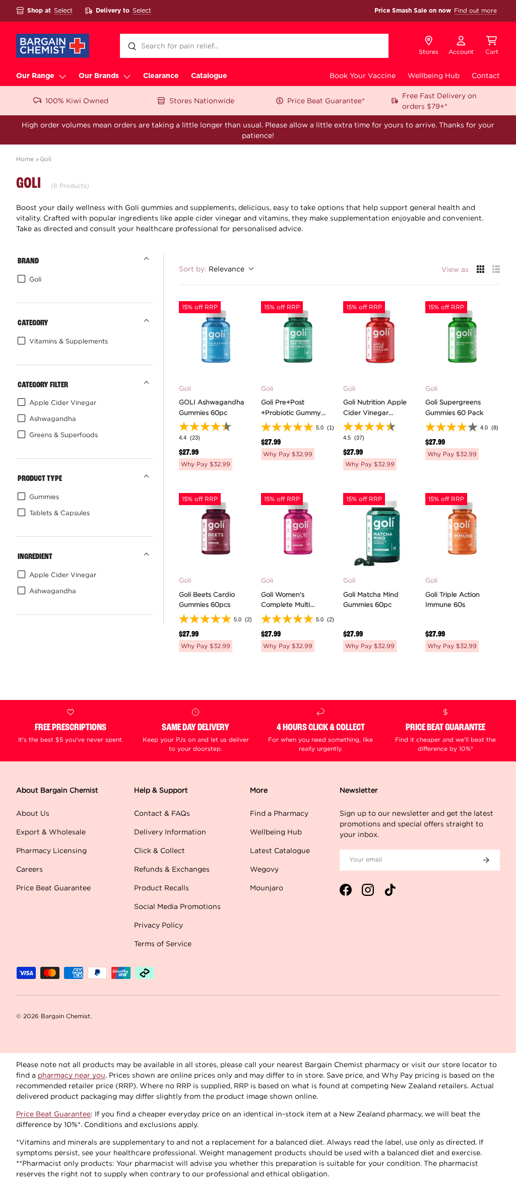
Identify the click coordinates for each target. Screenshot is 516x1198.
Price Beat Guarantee (53, 887)
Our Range (35, 76)
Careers (29, 869)
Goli (45, 159)
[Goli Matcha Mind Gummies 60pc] (380, 530)
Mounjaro (266, 887)
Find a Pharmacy (279, 813)
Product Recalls (161, 887)
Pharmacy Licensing (51, 850)
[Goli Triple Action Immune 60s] (462, 530)
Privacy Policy (158, 925)
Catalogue (209, 76)
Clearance (161, 76)
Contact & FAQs (162, 813)
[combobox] (254, 46)
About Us (32, 813)
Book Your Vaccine (363, 75)
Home (25, 159)
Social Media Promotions (177, 906)
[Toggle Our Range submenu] (62, 76)
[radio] (480, 269)
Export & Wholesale (51, 831)
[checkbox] (83, 279)
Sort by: (211, 268)
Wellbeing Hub (434, 75)
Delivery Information (170, 831)
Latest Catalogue (280, 850)
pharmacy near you (71, 1075)
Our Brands (99, 76)
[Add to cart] (239, 362)
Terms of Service (162, 943)
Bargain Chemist (65, 1016)
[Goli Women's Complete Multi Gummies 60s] (298, 530)
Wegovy (264, 869)
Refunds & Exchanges (172, 869)
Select (63, 10)
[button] (492, 46)
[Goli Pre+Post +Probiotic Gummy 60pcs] (298, 338)
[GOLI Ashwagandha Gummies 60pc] (216, 338)
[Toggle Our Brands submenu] (127, 76)
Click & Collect (159, 850)
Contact (486, 75)
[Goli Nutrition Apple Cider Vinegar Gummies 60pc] (380, 338)
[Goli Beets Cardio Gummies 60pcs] (216, 530)
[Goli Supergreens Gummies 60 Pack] (462, 338)
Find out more (475, 10)
